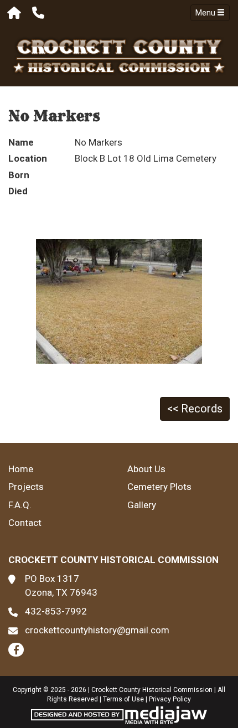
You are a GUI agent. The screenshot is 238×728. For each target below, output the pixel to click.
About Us (146, 468)
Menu (206, 12)
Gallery (141, 504)
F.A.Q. (20, 504)
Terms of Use (123, 699)
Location (27, 158)
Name (21, 142)
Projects (26, 486)
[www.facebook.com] (16, 650)
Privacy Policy (170, 699)
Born (18, 174)
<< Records (195, 408)
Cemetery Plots (159, 486)
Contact (25, 522)
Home (20, 468)
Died (18, 191)
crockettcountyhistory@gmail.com (97, 630)
